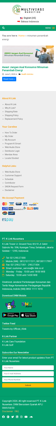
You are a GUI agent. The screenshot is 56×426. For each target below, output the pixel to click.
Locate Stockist (12, 158)
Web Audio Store (12, 147)
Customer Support (13, 175)
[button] (48, 28)
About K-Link (10, 104)
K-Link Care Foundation (13, 341)
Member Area (11, 154)
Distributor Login (12, 151)
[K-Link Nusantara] (28, 8)
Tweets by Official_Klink (14, 329)
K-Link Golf (7, 345)
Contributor (10, 183)
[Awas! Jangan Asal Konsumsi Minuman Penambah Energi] (28, 54)
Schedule (9, 179)
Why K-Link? (10, 108)
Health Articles (27, 74)
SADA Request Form (14, 186)
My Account (10, 140)
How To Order (11, 132)
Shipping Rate (11, 111)
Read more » (9, 79)
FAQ (17, 411)
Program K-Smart (13, 143)
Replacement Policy (14, 119)
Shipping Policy (12, 115)
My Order (9, 136)
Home (21, 35)
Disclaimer (9, 190)
